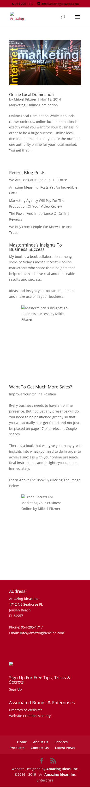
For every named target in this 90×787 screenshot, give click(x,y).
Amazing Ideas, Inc (60, 774)
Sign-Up (15, 689)
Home (22, 742)
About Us (40, 742)
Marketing (17, 105)
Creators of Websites (25, 710)
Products (17, 747)
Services (61, 742)
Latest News (65, 747)
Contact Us (40, 747)
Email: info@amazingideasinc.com (36, 633)
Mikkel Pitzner (25, 99)
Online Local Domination (31, 94)
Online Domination (42, 105)
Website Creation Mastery (30, 715)
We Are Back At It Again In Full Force (38, 180)
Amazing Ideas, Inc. (62, 769)
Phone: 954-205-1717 (26, 627)
